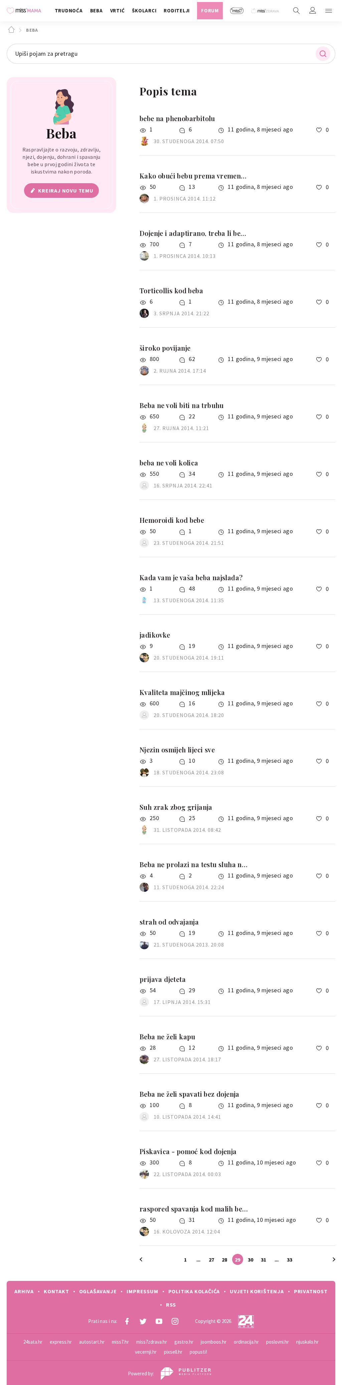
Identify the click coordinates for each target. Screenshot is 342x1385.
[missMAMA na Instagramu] (175, 1321)
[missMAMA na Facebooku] (127, 1321)
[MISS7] (237, 10)
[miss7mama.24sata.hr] (25, 10)
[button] (328, 10)
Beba (31, 30)
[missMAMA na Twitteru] (143, 1321)
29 (237, 1259)
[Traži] (296, 10)
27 (211, 1259)
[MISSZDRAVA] (265, 10)
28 (224, 1259)
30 (250, 1259)
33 (289, 1259)
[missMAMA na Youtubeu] (159, 1321)
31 (263, 1259)
